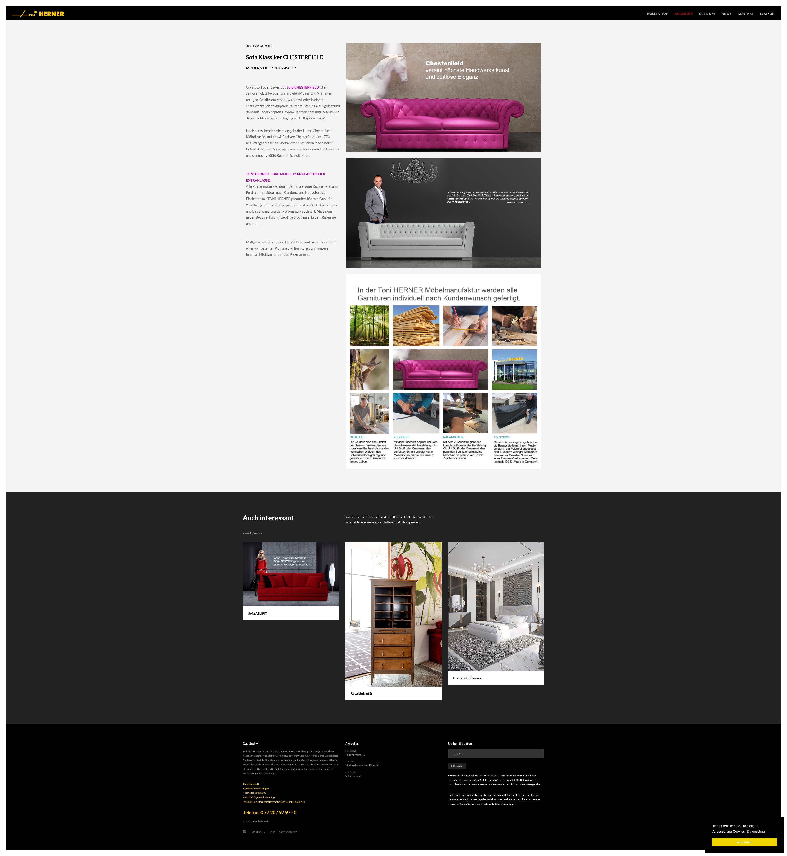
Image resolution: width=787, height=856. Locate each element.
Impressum (258, 832)
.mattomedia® (254, 821)
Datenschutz (288, 832)
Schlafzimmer (353, 776)
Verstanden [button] (744, 842)
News (727, 13)
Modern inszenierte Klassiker (362, 765)
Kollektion (658, 13)
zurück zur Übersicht (259, 45)
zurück (247, 533)
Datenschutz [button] (756, 831)
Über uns (707, 13)
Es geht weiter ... (355, 754)
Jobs (272, 832)
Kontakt (746, 13)
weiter (258, 533)
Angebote (684, 13)
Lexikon (767, 13)
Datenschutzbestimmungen (498, 804)
